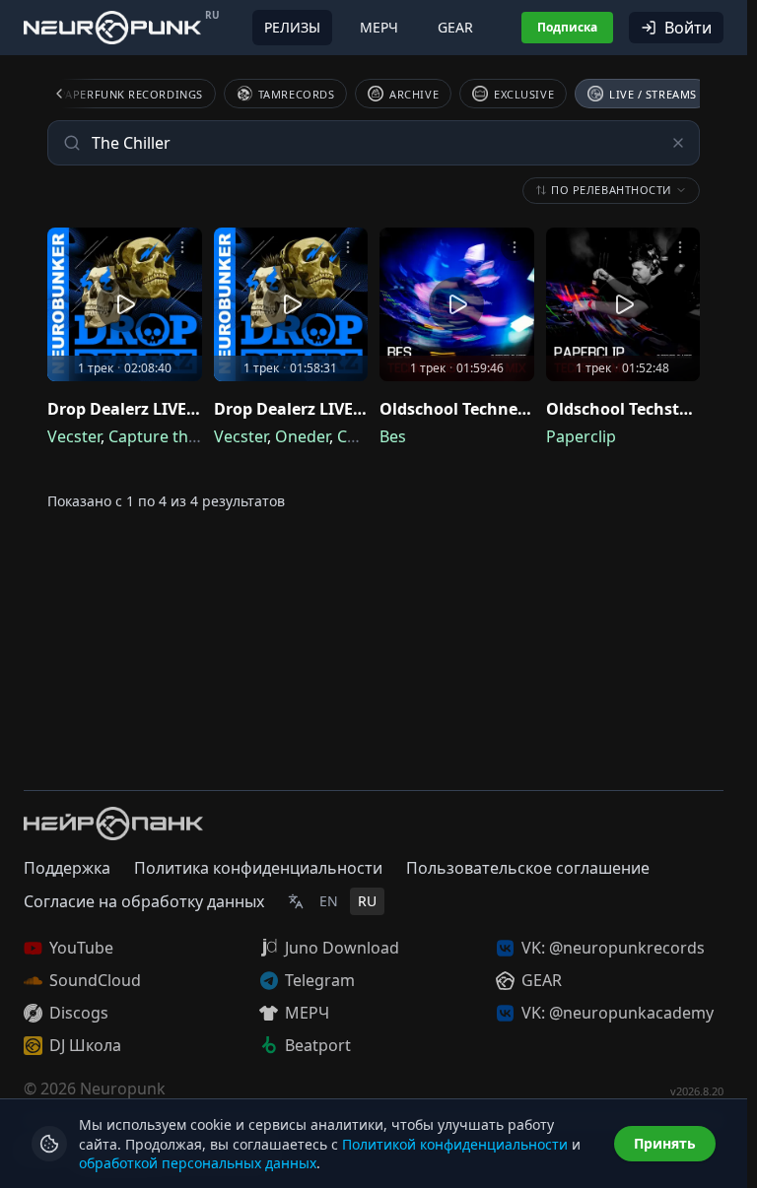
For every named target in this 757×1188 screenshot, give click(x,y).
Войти (688, 27)
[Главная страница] (112, 27)
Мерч (379, 27)
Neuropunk (123, 1088)
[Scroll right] (676, 93)
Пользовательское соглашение (528, 868)
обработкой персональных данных (197, 1163)
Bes (392, 436)
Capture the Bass (172, 436)
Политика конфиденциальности (258, 868)
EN (328, 900)
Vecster (74, 436)
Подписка (567, 27)
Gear (455, 27)
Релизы (292, 27)
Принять (665, 1143)
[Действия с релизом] (182, 247)
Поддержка (67, 868)
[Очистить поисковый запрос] (678, 142)
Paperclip (581, 436)
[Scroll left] (71, 93)
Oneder (302, 436)
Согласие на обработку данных (144, 901)
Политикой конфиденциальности (455, 1144)
